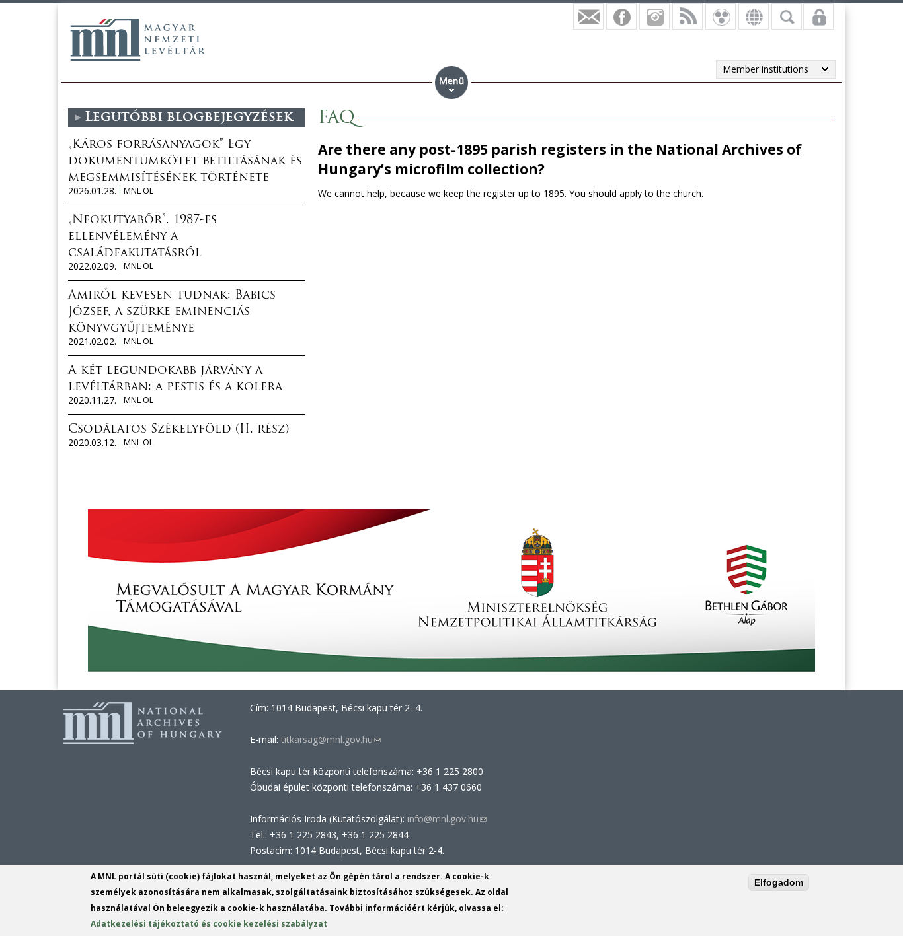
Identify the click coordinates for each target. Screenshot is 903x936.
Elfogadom (778, 882)
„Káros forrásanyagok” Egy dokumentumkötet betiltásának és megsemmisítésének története (185, 161)
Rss (687, 16)
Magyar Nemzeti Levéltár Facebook (621, 16)
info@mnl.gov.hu (447, 818)
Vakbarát (720, 16)
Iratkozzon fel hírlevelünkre (588, 16)
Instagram (654, 16)
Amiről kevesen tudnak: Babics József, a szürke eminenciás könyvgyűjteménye (172, 312)
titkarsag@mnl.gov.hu (329, 739)
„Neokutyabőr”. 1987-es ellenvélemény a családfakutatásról (142, 237)
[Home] (137, 40)
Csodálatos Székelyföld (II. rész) (178, 430)
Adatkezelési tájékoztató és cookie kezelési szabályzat (209, 923)
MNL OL (138, 190)
